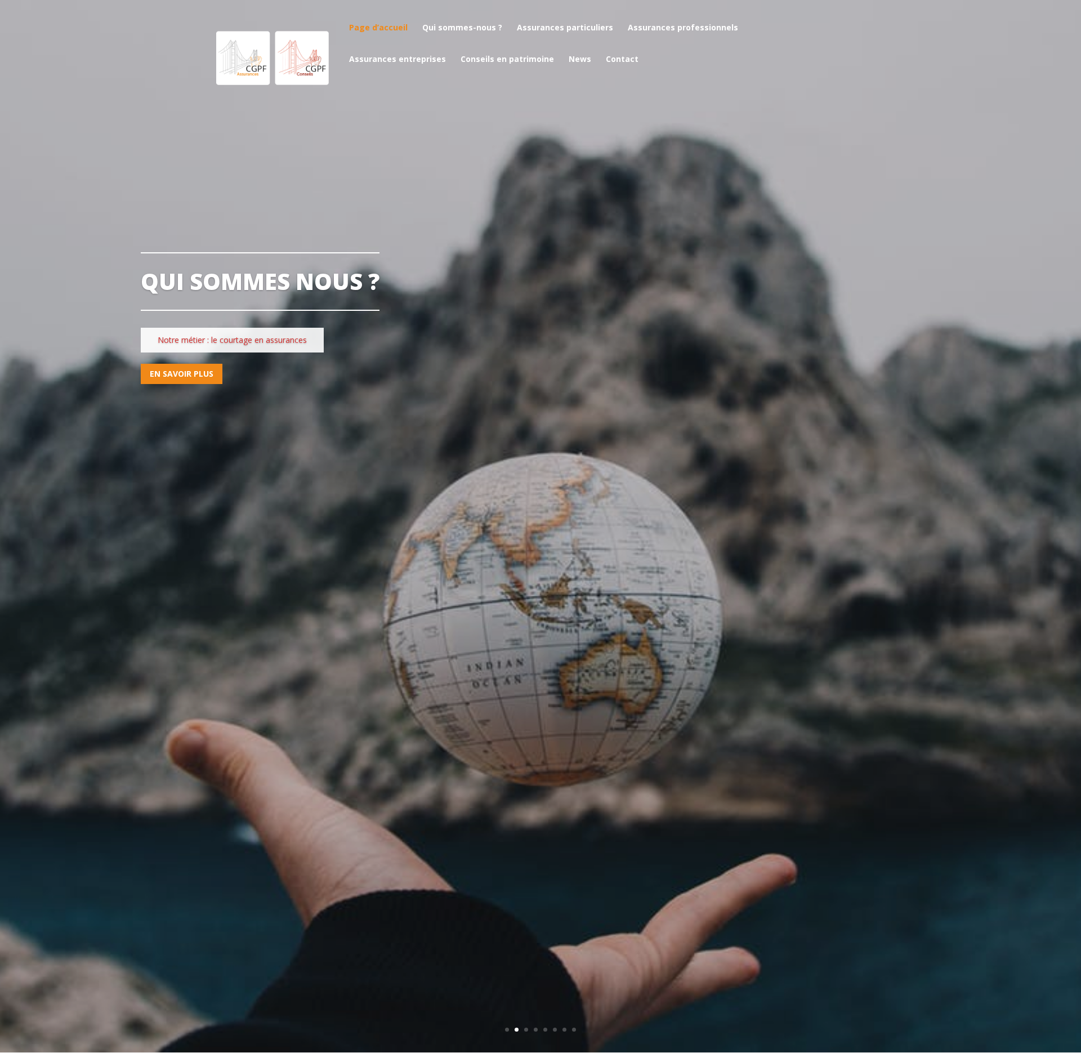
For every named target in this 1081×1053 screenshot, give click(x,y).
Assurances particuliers (565, 28)
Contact (622, 59)
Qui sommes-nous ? (462, 28)
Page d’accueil (378, 28)
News (580, 59)
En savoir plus (181, 373)
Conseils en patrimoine (507, 59)
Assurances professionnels (683, 28)
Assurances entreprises (397, 59)
